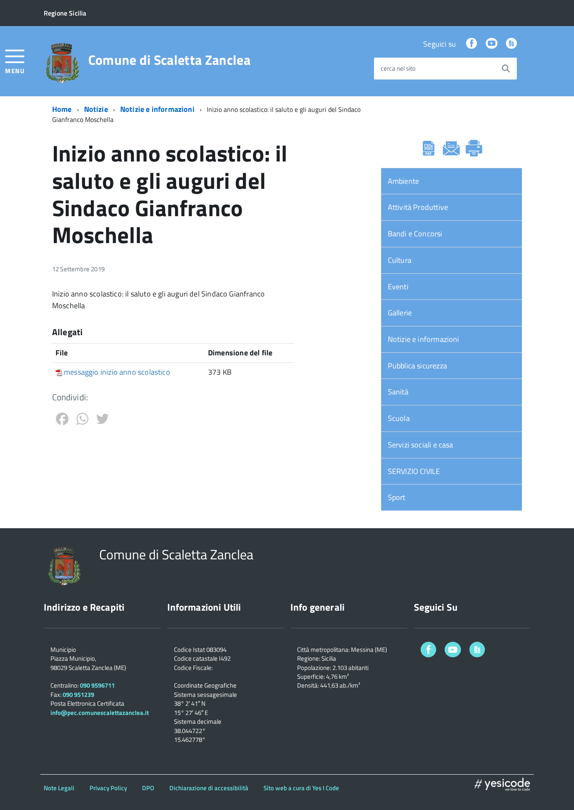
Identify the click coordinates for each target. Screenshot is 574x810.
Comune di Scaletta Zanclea (169, 59)
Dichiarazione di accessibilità (208, 788)
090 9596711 (97, 685)
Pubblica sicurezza (417, 365)
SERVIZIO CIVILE (414, 471)
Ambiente (403, 181)
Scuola (399, 418)
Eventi (398, 286)
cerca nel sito (398, 68)
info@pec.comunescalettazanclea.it (99, 712)
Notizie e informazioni (157, 109)
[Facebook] (471, 44)
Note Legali (59, 788)
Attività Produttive (418, 207)
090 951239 (78, 694)
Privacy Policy (108, 788)
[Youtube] (492, 44)
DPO (148, 788)
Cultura (399, 260)
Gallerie (400, 312)
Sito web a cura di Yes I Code (301, 788)
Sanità (398, 391)
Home (62, 109)
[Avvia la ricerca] (505, 68)
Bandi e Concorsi (415, 233)
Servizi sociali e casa (420, 444)
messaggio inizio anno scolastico (117, 372)
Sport (396, 497)
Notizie (96, 109)
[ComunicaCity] (511, 44)
